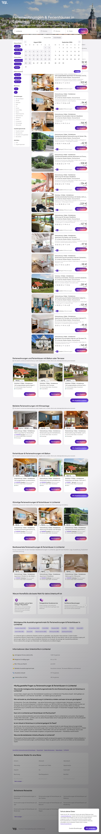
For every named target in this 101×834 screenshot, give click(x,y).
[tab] (47, 37)
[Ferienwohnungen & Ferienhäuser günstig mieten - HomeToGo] (4, 2)
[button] (46, 31)
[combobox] (26, 31)
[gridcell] (45, 47)
